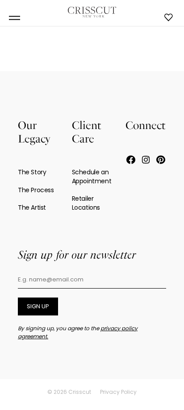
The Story (32, 172)
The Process (36, 190)
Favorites (168, 17)
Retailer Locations (86, 203)
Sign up (38, 306)
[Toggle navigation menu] (14, 18)
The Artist (32, 207)
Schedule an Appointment (92, 177)
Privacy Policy (118, 392)
